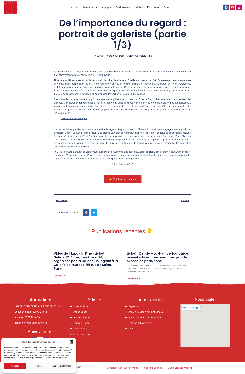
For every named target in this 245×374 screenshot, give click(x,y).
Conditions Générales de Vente (122, 368)
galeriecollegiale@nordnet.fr (32, 323)
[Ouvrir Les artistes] (96, 7)
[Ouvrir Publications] (130, 7)
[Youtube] (232, 7)
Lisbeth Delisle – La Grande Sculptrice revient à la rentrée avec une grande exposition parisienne (157, 257)
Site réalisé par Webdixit (180, 368)
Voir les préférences (62, 366)
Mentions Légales (153, 368)
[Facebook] (226, 7)
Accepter (15, 366)
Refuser (38, 366)
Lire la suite (60, 276)
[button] (71, 342)
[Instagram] (239, 7)
